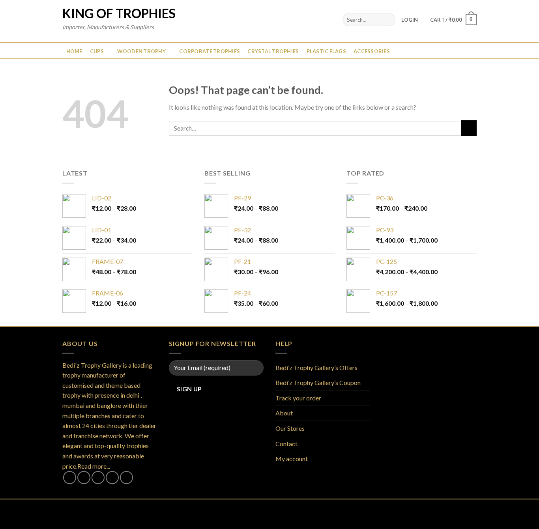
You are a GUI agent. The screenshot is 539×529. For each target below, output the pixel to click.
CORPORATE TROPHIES (209, 51)
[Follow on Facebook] (69, 477)
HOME (74, 51)
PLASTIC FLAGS (326, 51)
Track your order (298, 398)
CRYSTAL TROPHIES (273, 51)
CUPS (97, 51)
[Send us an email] (112, 477)
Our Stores (290, 428)
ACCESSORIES (372, 51)
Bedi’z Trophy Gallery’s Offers (316, 367)
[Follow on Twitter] (98, 477)
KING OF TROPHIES (119, 13)
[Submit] (388, 19)
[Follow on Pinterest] (126, 477)
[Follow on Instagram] (83, 477)
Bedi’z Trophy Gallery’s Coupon (318, 382)
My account (291, 458)
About (284, 413)
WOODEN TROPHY (141, 51)
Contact (286, 443)
